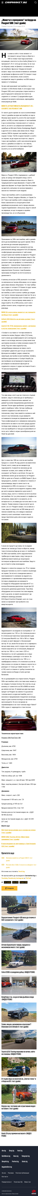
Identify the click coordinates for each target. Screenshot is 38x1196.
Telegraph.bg (26, 1156)
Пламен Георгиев (7, 26)
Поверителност (7, 1182)
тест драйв (7, 882)
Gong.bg (11, 1150)
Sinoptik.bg (5, 1161)
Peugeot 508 (23, 882)
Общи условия (15, 1193)
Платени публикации (22, 1173)
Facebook (12, 878)
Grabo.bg (24, 1161)
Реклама (11, 1173)
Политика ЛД (18, 1182)
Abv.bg (4, 1150)
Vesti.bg (21, 871)
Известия (27, 1182)
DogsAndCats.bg (7, 1167)
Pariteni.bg (15, 1161)
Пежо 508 (15, 882)
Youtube (4, 878)
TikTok (28, 878)
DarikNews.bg (6, 1156)
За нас (4, 1173)
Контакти (5, 1176)
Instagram (20, 878)
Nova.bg (15, 1156)
